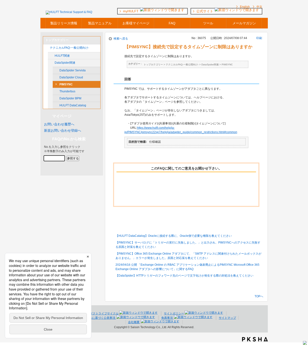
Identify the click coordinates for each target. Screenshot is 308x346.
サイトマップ (227, 317)
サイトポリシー (174, 313)
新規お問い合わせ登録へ (62, 130)
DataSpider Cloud (71, 77)
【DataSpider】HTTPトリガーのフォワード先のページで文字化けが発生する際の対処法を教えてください (184, 275)
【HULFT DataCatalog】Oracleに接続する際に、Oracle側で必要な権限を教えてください (174, 235)
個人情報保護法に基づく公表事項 (94, 317)
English (245, 6)
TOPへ (259, 296)
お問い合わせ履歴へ (59, 124)
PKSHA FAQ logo (255, 339)
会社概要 (134, 322)
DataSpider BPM (70, 98)
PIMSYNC (66, 84)
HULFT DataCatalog (72, 105)
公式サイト (205, 11)
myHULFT (131, 11)
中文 (259, 6)
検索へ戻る (121, 38)
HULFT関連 (62, 55)
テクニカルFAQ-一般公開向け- (69, 47)
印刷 (259, 38)
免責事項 (167, 317)
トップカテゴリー (153, 64)
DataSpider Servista (72, 70)
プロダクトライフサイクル (101, 313)
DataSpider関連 (65, 62)
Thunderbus (67, 91)
